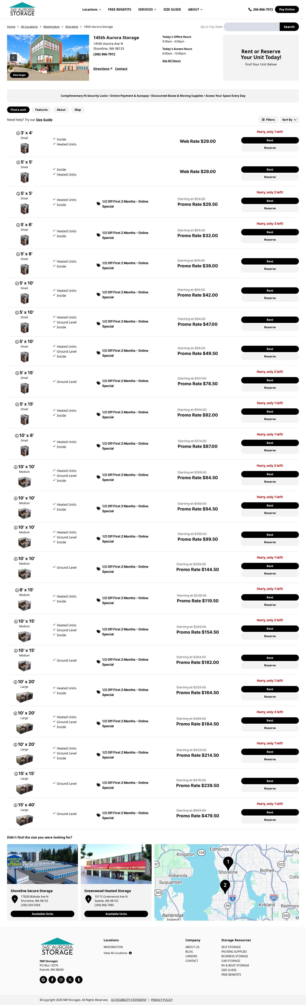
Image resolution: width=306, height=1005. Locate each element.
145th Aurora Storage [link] (98, 27)
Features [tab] (41, 110)
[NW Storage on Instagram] (61, 979)
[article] (42, 882)
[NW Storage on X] (70, 979)
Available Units (42, 914)
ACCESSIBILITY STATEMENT (129, 1000)
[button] (15, 898)
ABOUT (193, 9)
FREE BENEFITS (119, 9)
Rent (270, 140)
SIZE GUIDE (172, 9)
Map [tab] (78, 110)
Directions (101, 69)
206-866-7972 (263, 9)
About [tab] (61, 110)
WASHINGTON (113, 947)
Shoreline (71, 27)
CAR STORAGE (230, 961)
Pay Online (287, 9)
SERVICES (145, 9)
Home (11, 27)
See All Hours (171, 61)
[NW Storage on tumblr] (79, 979)
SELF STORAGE (231, 947)
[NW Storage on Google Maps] (43, 979)
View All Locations (118, 953)
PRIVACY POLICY (162, 1000)
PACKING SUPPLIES (234, 952)
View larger (19, 75)
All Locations (29, 27)
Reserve (270, 148)
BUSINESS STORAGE (234, 956)
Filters (270, 119)
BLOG (189, 952)
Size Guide (44, 119)
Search (289, 27)
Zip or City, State (211, 27)
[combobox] (251, 26)
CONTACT (191, 961)
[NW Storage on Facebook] (52, 979)
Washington (51, 27)
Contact (121, 69)
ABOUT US (192, 947)
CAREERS (191, 956)
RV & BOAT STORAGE (235, 965)
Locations (90, 9)
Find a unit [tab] (18, 110)
